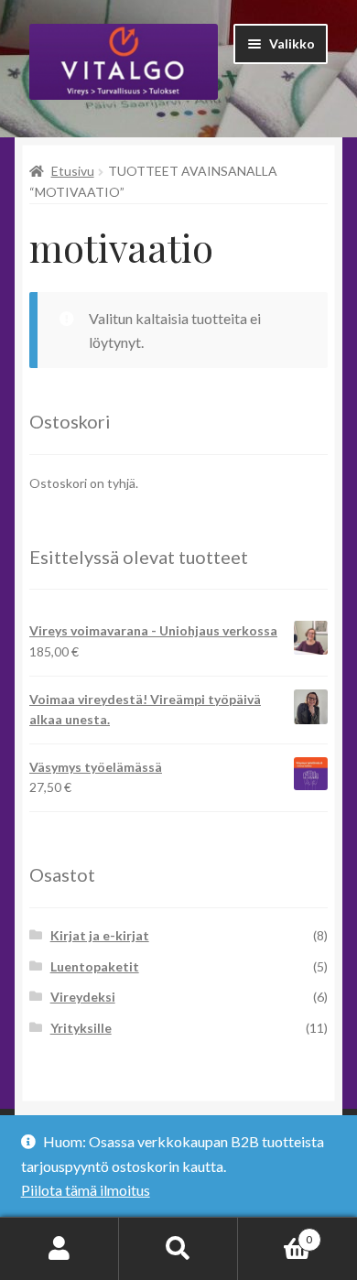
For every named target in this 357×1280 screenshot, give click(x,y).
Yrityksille (81, 1028)
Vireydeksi (82, 996)
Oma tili (59, 1249)
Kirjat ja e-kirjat (99, 935)
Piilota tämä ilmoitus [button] (85, 1190)
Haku (178, 1249)
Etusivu (72, 171)
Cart (275, 1233)
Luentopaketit (94, 966)
